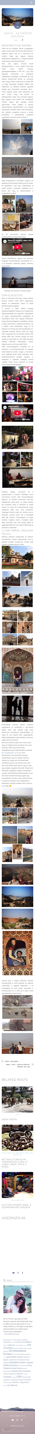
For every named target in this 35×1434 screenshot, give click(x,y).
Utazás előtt (17, 1154)
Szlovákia (25, 1374)
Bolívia (5, 1345)
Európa (7, 1353)
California (11, 1345)
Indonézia (13, 1365)
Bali (24, 1342)
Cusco (25, 1345)
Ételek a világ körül (20, 1382)
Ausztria (12, 1342)
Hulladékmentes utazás (20, 1153)
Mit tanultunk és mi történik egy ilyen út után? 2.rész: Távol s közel (15, 1163)
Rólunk (20, 1374)
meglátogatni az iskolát (12, 753)
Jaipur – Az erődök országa (17, 35)
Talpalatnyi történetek (10, 1406)
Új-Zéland (12, 1385)
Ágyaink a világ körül (10, 1380)
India (15, 40)
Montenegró (7, 1371)
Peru (14, 1374)
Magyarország (9, 1368)
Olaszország (7, 1374)
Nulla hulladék (24, 1371)
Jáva (20, 1365)
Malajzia (19, 1368)
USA (19, 1376)
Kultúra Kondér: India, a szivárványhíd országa (16, 1206)
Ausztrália (18, 1342)
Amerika (6, 1342)
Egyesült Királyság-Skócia (20, 1348)
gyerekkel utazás (15, 1357)
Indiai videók (9, 1119)
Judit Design (19, 1411)
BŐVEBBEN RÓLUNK (12, 1334)
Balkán (29, 1342)
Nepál (14, 1371)
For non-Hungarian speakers (21, 1354)
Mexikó (25, 1368)
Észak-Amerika (25, 1380)
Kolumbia (25, 1365)
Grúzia (4, 1357)
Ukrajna (13, 1377)
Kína (30, 1365)
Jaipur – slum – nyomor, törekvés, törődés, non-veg (18, 1066)
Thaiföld (7, 1377)
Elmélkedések (6, 1153)
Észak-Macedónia (8, 1382)
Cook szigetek (19, 1345)
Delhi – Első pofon (11, 1061)
